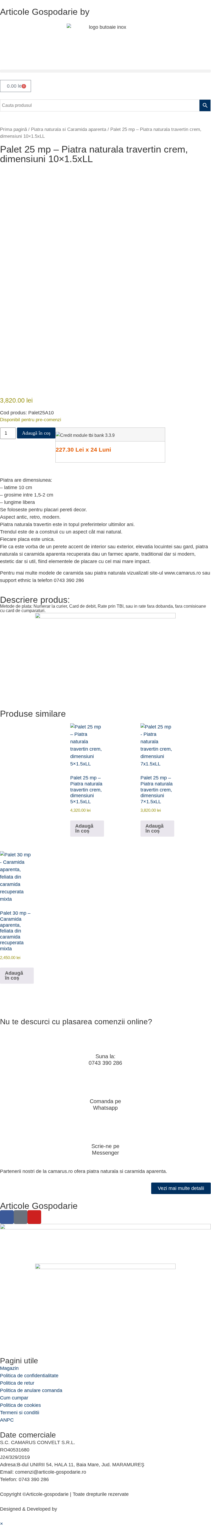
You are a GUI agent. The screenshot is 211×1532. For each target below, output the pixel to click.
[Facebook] (7, 1217)
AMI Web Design (76, 1509)
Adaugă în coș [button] (84, 828)
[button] (105, 71)
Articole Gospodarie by (44, 12)
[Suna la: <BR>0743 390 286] (105, 1040)
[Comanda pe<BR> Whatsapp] (105, 1085)
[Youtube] (34, 1217)
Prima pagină (13, 129)
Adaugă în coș (36, 433)
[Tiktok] (20, 1217)
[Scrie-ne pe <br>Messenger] (105, 1130)
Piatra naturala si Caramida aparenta (68, 129)
